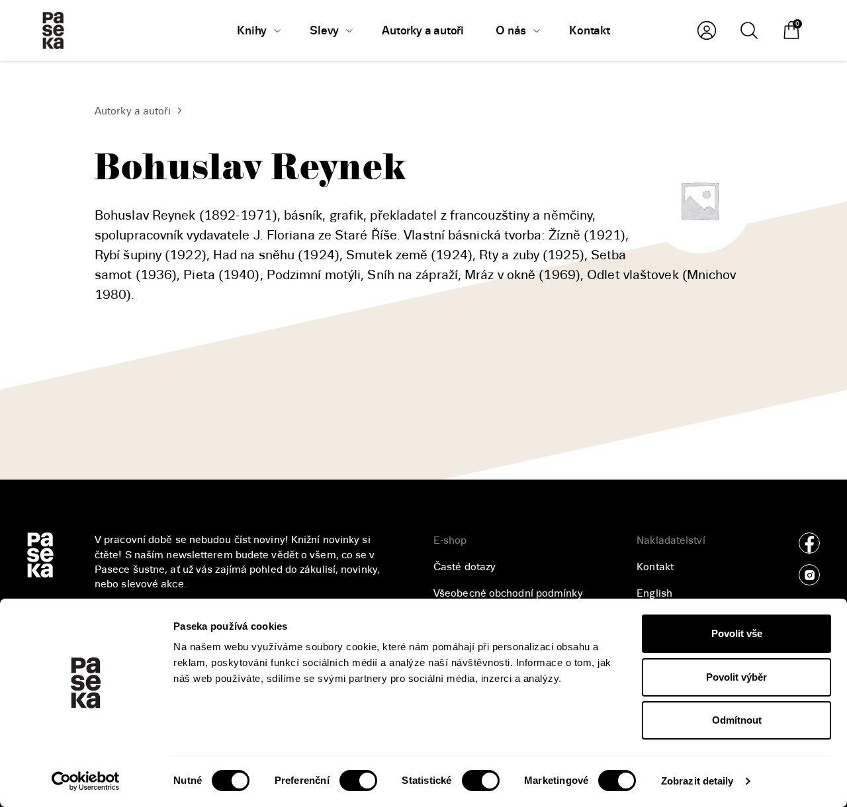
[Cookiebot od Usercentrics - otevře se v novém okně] (86, 781)
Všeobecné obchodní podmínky (508, 593)
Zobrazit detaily (697, 780)
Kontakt (655, 567)
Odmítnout (737, 720)
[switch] (358, 780)
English (654, 593)
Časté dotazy (464, 567)
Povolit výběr (736, 677)
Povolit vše (736, 633)
